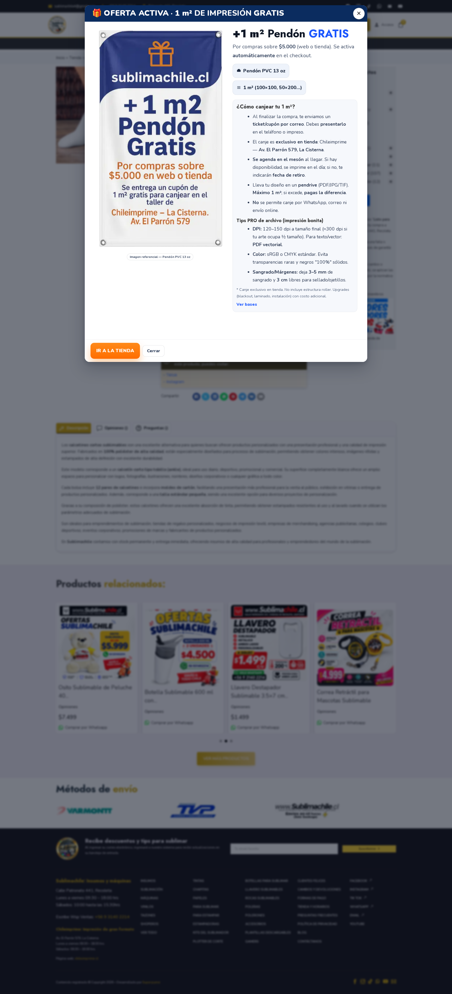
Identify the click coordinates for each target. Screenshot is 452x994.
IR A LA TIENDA (115, 351)
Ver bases (246, 304)
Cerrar (153, 351)
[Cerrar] (359, 13)
